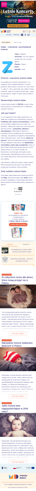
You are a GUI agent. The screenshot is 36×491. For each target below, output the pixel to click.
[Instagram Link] (22, 34)
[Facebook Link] (25, 34)
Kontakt (9, 35)
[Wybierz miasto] (30, 31)
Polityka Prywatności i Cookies (23, 484)
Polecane (10, 244)
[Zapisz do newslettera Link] (28, 34)
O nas (6, 484)
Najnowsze (26, 244)
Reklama (16, 35)
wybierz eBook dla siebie (18, 224)
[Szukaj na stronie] (27, 31)
